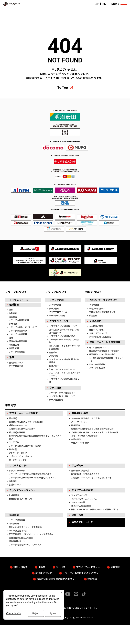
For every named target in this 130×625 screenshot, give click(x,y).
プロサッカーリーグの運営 (23, 413)
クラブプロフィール (58, 312)
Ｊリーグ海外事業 (17, 520)
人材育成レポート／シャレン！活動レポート (91, 478)
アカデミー (77, 465)
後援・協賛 (77, 515)
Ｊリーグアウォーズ (98, 333)
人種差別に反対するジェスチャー (24, 429)
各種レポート (15, 485)
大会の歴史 (95, 321)
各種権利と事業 (80, 413)
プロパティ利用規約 (80, 443)
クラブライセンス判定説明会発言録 (64, 380)
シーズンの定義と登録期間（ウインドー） (106, 359)
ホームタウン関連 (57, 315)
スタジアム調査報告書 (81, 506)
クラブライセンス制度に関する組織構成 (64, 361)
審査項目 (53, 352)
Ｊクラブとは (56, 300)
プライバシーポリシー (88, 567)
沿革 (11, 357)
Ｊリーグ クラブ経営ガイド (62, 393)
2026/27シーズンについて (103, 300)
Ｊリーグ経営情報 (17, 352)
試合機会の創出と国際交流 (21, 538)
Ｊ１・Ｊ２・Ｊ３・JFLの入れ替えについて (65, 374)
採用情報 (92, 579)
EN (104, 4)
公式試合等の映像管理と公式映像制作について (92, 429)
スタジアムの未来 (79, 495)
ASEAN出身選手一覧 (18, 531)
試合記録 (93, 315)
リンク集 (61, 567)
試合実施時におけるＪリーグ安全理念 (26, 422)
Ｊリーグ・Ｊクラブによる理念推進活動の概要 (30, 474)
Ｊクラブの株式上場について (62, 396)
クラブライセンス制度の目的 (62, 336)
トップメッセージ (18, 300)
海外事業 (14, 515)
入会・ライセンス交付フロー (62, 369)
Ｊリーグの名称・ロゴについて (23, 327)
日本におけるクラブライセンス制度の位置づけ (64, 331)
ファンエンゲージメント (22, 490)
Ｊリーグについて (16, 292)
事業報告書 (14, 345)
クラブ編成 (54, 309)
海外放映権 (14, 523)
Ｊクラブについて (56, 292)
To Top (62, 87)
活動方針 (13, 313)
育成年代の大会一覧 (80, 470)
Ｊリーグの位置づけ (18, 331)
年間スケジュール (97, 309)
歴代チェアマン (16, 362)
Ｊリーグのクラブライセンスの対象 (64, 341)
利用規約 (115, 567)
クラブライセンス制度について (63, 326)
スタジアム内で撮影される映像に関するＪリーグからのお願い (35, 437)
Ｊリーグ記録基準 (97, 368)
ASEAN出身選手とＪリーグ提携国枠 (25, 527)
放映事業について (79, 425)
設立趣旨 (13, 317)
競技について (93, 292)
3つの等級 (53, 356)
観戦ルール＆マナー (18, 425)
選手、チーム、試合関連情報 (105, 342)
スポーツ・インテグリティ (21, 456)
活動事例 (13, 481)
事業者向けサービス (82, 522)
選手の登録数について (99, 347)
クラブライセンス (58, 321)
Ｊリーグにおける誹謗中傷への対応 (25, 446)
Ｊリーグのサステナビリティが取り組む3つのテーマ (33, 478)
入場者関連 (14, 495)
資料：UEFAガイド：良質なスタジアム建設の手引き (94, 509)
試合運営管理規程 (17, 432)
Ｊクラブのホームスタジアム (84, 499)
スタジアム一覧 (78, 502)
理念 (11, 310)
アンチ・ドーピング (18, 453)
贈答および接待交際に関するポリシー (57, 579)
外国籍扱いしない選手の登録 (102, 354)
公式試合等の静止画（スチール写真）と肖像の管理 (94, 432)
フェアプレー (15, 442)
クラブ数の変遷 (16, 366)
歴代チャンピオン (97, 330)
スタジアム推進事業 (82, 490)
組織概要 (14, 304)
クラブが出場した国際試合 (101, 337)
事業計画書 (14, 348)
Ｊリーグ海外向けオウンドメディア (25, 545)
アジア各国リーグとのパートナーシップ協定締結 (31, 534)
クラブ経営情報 (56, 400)
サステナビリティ (18, 465)
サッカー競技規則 (97, 364)
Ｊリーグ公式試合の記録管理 (84, 436)
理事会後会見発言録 (18, 341)
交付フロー (54, 366)
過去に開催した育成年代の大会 (85, 474)
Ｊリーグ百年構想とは (19, 320)
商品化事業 (76, 439)
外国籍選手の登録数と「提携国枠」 (105, 351)
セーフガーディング (18, 460)
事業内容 (13, 324)
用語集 (41, 567)
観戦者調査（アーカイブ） (21, 499)
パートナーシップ (79, 422)
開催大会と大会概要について (102, 312)
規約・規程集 (20, 567)
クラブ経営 (55, 387)
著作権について (43, 573)
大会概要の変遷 (96, 326)
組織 (11, 338)
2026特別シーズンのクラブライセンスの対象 (64, 347)
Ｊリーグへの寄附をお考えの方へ (80, 573)
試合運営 (13, 418)
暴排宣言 (13, 449)
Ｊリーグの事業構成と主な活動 (85, 418)
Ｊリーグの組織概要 (18, 334)
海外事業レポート (17, 541)
